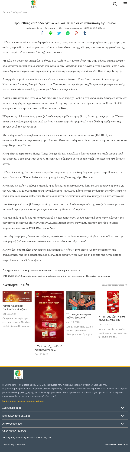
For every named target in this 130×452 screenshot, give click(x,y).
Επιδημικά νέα (19, 12)
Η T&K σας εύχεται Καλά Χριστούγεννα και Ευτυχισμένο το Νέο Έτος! (48, 348)
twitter (59, 33)
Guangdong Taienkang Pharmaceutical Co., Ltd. (27, 437)
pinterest (76, 33)
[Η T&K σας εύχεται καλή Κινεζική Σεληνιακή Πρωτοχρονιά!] (112, 302)
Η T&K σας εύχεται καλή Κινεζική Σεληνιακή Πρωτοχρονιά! (112, 318)
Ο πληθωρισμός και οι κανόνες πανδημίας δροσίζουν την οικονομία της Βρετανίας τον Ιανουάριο (62, 276)
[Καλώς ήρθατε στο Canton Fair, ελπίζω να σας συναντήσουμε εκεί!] (17, 296)
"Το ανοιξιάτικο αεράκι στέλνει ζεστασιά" (78, 316)
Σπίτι (5, 12)
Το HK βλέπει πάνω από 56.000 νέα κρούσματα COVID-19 (51, 270)
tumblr (84, 33)
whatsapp (67, 33)
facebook (42, 33)
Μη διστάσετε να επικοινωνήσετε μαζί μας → (24, 401)
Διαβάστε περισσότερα (114, 285)
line (50, 33)
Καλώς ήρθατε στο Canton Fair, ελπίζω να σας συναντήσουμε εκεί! (16, 308)
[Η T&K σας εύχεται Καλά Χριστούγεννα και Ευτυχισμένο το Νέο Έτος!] (49, 316)
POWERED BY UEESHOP (116, 444)
